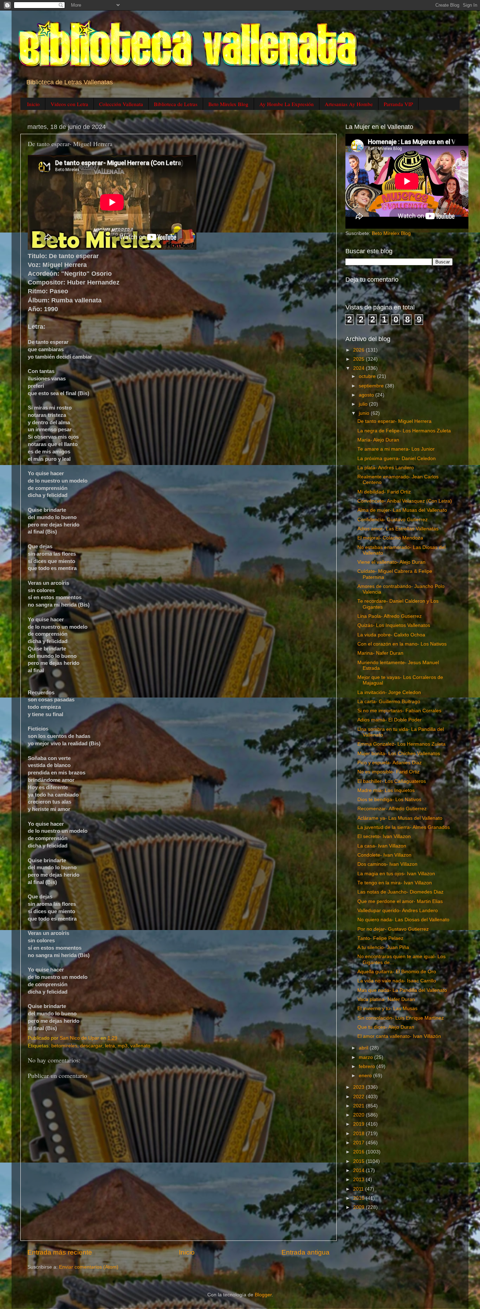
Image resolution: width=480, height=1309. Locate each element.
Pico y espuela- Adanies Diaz (389, 762)
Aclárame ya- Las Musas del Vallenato (399, 818)
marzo (366, 1057)
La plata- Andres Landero (385, 467)
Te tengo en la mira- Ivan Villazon (394, 882)
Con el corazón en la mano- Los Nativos (402, 644)
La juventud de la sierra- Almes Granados (403, 827)
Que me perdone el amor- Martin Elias (400, 901)
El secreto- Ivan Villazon (384, 836)
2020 (359, 1115)
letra (110, 1045)
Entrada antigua (305, 1252)
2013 (359, 1179)
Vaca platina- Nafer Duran (386, 999)
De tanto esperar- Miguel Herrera (394, 421)
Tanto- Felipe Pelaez (380, 938)
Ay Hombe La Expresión (286, 103)
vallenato (140, 1045)
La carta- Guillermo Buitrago (388, 701)
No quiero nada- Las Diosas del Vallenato (403, 919)
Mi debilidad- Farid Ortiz (384, 492)
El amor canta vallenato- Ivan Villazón (399, 1036)
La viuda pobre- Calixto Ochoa (391, 634)
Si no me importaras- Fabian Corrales (399, 710)
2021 (359, 1105)
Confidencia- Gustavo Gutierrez (392, 519)
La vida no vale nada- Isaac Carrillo (396, 980)
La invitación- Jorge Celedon (389, 692)
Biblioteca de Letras (175, 103)
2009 (359, 1207)
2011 (359, 1189)
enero (366, 1075)
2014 (359, 1170)
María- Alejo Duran (378, 440)
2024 (359, 368)
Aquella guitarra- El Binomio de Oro (396, 971)
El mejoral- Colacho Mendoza (390, 538)
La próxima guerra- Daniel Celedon (396, 458)
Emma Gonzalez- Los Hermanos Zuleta (401, 744)
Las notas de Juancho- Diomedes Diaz (400, 892)
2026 (359, 350)
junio (365, 413)
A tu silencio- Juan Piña (383, 947)
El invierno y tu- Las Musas (387, 1008)
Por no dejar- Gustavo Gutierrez (393, 929)
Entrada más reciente (59, 1252)
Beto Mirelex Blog (228, 103)
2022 (359, 1096)
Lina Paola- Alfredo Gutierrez (389, 616)
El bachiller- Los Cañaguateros (391, 781)
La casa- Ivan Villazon (381, 846)
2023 (359, 1087)
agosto (367, 395)
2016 (359, 1151)
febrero (367, 1066)
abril (364, 1048)
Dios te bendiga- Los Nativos (389, 799)
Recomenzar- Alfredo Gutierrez (392, 808)
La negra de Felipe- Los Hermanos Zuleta (404, 430)
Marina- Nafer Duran (380, 653)
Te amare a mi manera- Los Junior (396, 449)
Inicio (33, 103)
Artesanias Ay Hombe (349, 103)
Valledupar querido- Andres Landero (397, 910)
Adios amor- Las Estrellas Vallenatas (398, 528)
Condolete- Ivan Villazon (384, 855)
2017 (359, 1142)
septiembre (372, 385)
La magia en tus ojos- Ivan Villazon (396, 873)
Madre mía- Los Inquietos (386, 790)
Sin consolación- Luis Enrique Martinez (400, 1018)
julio (364, 404)
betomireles (64, 1045)
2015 (359, 1161)
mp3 (123, 1045)
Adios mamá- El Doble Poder (389, 719)
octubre (368, 376)
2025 (359, 359)
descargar (91, 1045)
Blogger (263, 1294)
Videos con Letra (69, 103)
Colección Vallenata (121, 103)
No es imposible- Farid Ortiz (388, 771)
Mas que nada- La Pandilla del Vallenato (402, 990)
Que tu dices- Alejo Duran (385, 1027)
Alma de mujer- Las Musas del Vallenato (402, 510)
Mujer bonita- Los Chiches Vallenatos (398, 753)
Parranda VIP (398, 103)
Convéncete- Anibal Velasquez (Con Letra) (404, 501)
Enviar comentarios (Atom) (88, 1267)
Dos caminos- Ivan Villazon (387, 864)
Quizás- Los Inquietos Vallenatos (393, 625)
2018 (359, 1133)
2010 (359, 1198)
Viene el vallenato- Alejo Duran (391, 562)
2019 (359, 1124)
